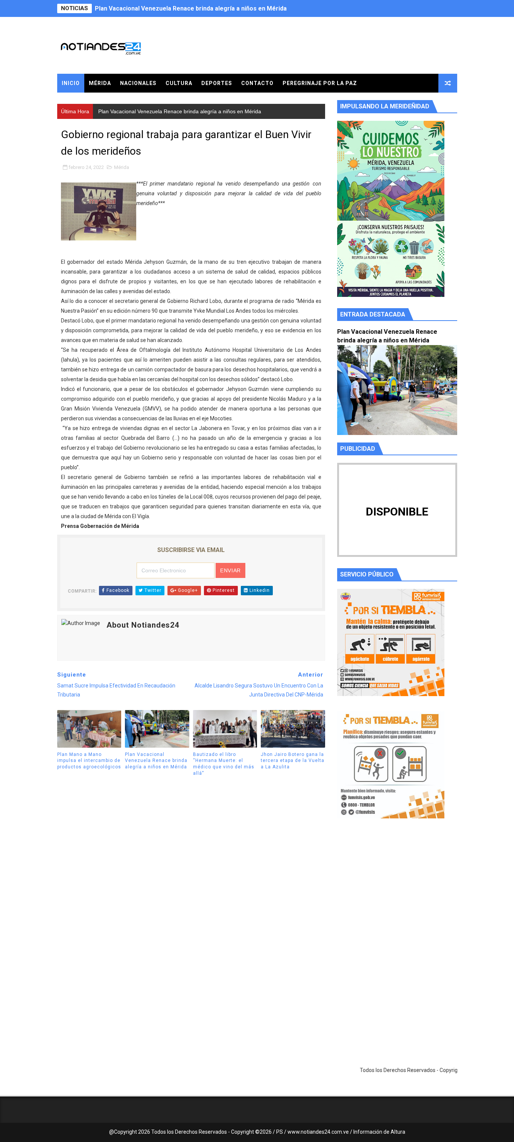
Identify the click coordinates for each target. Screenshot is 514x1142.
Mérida (100, 83)
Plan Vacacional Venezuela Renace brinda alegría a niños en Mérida (191, 8)
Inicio (71, 83)
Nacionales (138, 83)
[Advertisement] (397, 896)
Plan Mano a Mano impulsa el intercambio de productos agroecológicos (89, 761)
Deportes (216, 83)
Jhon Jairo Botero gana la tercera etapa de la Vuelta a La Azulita (292, 761)
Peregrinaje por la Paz (320, 83)
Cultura (179, 83)
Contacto (257, 83)
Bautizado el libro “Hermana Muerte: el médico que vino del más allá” (223, 764)
